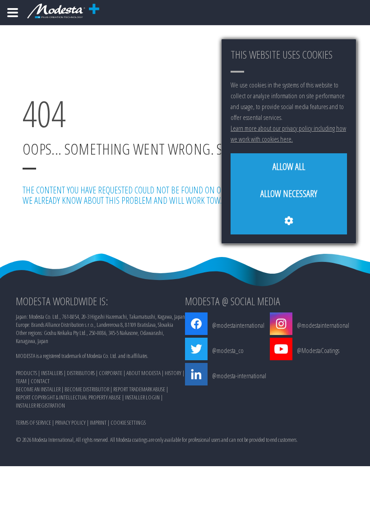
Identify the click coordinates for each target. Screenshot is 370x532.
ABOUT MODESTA (143, 373)
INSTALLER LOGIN (142, 397)
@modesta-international (239, 375)
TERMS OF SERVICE (33, 422)
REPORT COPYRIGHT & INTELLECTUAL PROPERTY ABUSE (68, 397)
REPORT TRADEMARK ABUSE (139, 389)
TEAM (21, 381)
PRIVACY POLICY (70, 422)
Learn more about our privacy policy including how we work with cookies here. (288, 133)
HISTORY (173, 373)
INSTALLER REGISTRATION (40, 405)
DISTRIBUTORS (81, 373)
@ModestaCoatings (318, 350)
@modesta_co (228, 350)
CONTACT (40, 381)
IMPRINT (98, 422)
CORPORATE (110, 373)
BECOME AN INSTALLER (38, 389)
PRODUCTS (26, 373)
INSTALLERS (52, 373)
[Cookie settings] (289, 220)
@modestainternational (238, 325)
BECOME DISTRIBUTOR (87, 389)
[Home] (12, 12)
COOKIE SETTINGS (128, 422)
